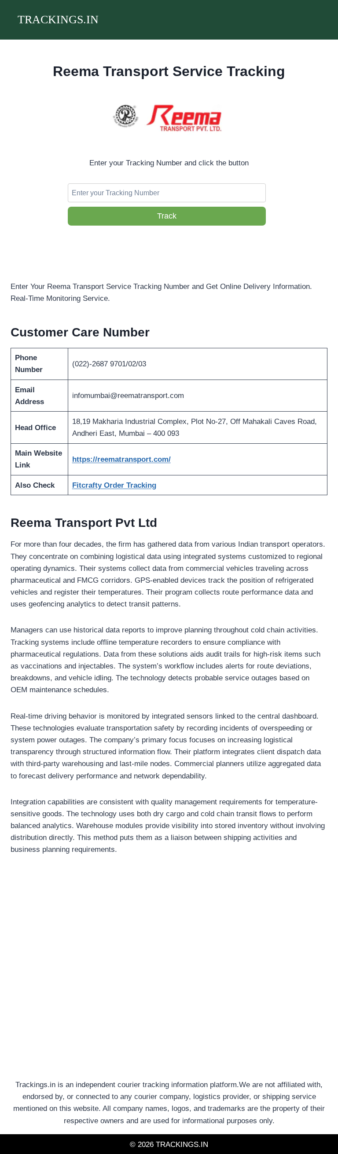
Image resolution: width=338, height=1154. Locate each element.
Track (166, 216)
